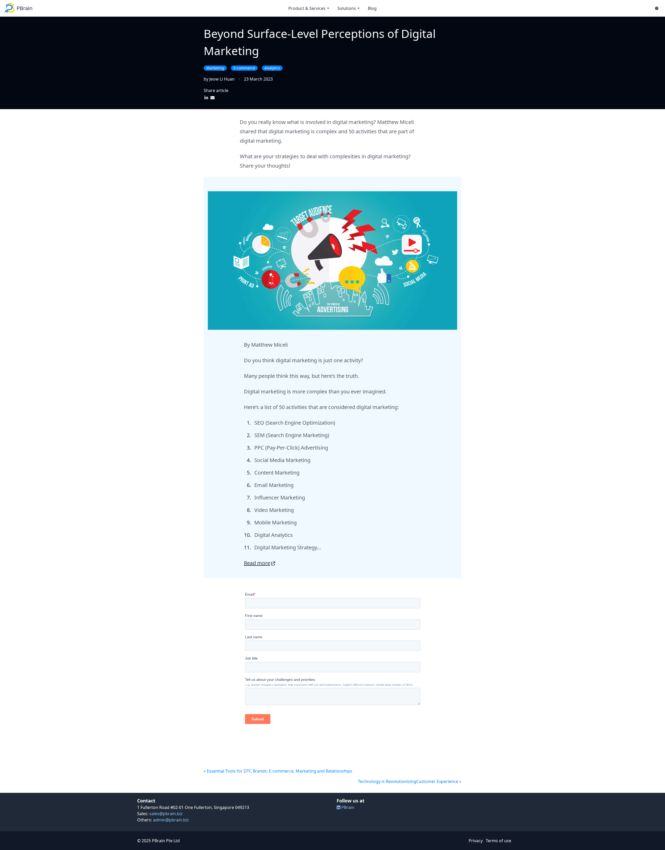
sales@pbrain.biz (166, 813)
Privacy (476, 841)
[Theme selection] (656, 8)
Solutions (346, 8)
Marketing (215, 67)
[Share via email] (212, 98)
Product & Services (306, 8)
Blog (372, 8)
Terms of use (498, 841)
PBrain (347, 807)
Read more (257, 562)
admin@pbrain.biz (171, 820)
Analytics (272, 67)
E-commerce (244, 67)
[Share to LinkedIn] (207, 98)
